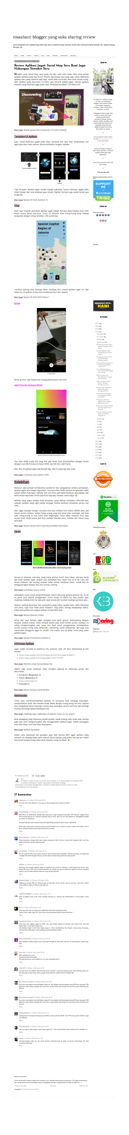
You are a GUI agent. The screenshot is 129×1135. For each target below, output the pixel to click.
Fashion (29, 55)
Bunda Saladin (24, 880)
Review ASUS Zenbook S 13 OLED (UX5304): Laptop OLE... (104, 364)
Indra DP (22, 968)
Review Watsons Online (34, 615)
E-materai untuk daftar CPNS (36, 475)
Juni (98, 424)
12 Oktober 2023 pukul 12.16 (39, 837)
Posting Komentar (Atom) (30, 1089)
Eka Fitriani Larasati (26, 982)
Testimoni (55, 55)
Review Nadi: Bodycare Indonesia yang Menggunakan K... (103, 389)
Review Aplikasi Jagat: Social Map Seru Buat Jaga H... (104, 352)
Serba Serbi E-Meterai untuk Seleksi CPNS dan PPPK (103, 395)
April (98, 430)
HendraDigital (24, 812)
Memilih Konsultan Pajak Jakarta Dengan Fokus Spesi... (104, 346)
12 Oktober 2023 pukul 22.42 (42, 982)
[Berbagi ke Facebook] (42, 776)
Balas (21, 806)
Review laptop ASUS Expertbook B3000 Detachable (46, 526)
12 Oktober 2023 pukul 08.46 (38, 812)
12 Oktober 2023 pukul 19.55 (41, 921)
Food (42, 55)
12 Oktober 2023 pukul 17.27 (41, 894)
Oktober (99, 339)
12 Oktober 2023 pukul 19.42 (31, 907)
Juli (98, 421)
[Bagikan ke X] (40, 776)
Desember (100, 334)
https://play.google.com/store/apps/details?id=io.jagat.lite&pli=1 (47, 655)
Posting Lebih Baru (21, 1086)
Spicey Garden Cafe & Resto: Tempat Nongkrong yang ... (103, 383)
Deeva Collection (25, 939)
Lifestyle (36, 55)
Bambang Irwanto (25, 921)
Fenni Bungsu (24, 837)
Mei (98, 427)
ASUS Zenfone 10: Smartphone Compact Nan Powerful (104, 377)
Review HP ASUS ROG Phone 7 (36, 297)
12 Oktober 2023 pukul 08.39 (36, 800)
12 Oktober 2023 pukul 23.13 (39, 1013)
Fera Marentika (24, 1026)
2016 (97, 458)
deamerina (22, 800)
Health (22, 55)
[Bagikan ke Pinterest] (44, 776)
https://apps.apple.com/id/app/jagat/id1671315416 (41, 658)
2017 (97, 455)
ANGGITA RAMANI (25, 894)
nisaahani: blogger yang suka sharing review (54, 36)
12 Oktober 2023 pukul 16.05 (39, 880)
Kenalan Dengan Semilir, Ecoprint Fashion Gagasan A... (104, 413)
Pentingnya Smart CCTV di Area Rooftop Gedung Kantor (104, 358)
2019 (97, 449)
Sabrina (21, 864)
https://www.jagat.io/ (28, 681)
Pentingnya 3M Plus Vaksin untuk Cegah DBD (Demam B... (103, 401)
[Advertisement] (64, 14)
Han (20, 907)
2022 (97, 441)
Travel (48, 55)
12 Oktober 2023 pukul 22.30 (35, 968)
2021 (97, 444)
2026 (97, 323)
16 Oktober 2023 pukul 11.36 (33, 1038)
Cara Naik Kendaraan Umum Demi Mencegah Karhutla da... (104, 370)
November (100, 337)
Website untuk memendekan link (38, 664)
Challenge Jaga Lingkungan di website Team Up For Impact (49, 714)
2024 (97, 329)
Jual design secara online (34, 590)
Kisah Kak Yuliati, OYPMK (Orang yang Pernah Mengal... (104, 407)
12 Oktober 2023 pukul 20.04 (40, 939)
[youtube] (103, 221)
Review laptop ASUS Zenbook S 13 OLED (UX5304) (45, 130)
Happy (21, 1038)
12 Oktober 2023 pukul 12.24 (37, 851)
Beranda (53, 1086)
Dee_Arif (22, 952)
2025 (97, 326)
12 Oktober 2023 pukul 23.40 (39, 1026)
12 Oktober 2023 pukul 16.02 (34, 864)
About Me (72, 55)
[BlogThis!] (38, 776)
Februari (100, 435)
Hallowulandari (24, 1013)
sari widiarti (23, 851)
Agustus (99, 419)
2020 (97, 447)
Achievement (64, 55)
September (100, 342)
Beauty (16, 55)
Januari (99, 438)
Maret (99, 432)
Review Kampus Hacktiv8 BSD (36, 690)
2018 (97, 452)
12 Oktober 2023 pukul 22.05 (35, 952)
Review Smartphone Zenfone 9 (37, 638)
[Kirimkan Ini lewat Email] (36, 776)
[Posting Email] (32, 775)
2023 (97, 331)
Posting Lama (83, 1086)
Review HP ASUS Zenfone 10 (36, 200)
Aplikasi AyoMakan (32, 729)
